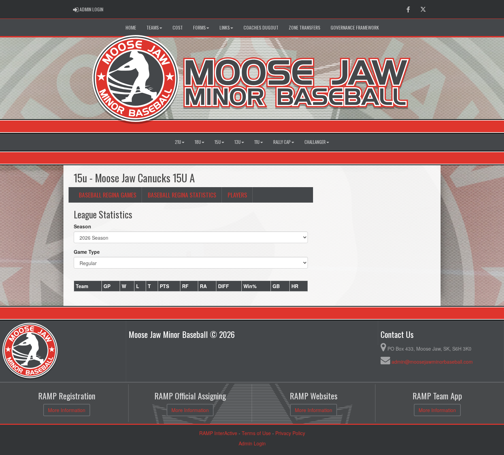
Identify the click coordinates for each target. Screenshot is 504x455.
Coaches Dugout (260, 27)
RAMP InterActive (218, 433)
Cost (177, 27)
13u (238, 142)
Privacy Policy (290, 433)
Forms (199, 27)
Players (237, 194)
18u (198, 142)
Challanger (315, 142)
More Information (66, 410)
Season (82, 226)
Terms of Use (256, 433)
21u (178, 142)
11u (257, 142)
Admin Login (252, 443)
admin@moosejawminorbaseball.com (432, 361)
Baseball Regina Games (107, 194)
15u (218, 142)
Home (130, 27)
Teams (152, 27)
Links (224, 27)
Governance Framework (355, 27)
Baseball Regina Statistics (182, 194)
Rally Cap (282, 142)
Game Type (87, 251)
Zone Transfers (304, 27)
